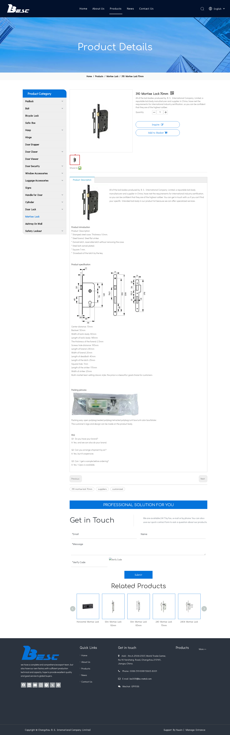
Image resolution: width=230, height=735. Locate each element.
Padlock (29, 101)
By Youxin (177, 729)
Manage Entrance (195, 729)
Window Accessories (36, 173)
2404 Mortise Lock (164, 621)
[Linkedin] (29, 685)
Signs (28, 187)
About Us (98, 8)
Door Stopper (32, 144)
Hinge (28, 137)
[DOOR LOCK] (203, 659)
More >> (202, 649)
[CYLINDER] (180, 659)
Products (116, 8)
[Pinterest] (46, 685)
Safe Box (30, 122)
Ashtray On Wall (33, 223)
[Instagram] (40, 685)
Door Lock (30, 209)
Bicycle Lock (32, 115)
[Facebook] (23, 685)
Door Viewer (31, 158)
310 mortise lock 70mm (82, 488)
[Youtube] (35, 685)
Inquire (155, 124)
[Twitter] (52, 685)
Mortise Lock (32, 216)
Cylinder (29, 202)
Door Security (32, 166)
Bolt (27, 108)
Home (83, 8)
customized (117, 488)
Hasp (28, 130)
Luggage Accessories (37, 180)
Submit (138, 574)
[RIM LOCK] (192, 691)
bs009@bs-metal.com (141, 678)
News (130, 8)
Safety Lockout (33, 230)
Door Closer (31, 151)
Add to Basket (156, 132)
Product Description (82, 179)
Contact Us (146, 8)
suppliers (102, 488)
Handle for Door (33, 194)
